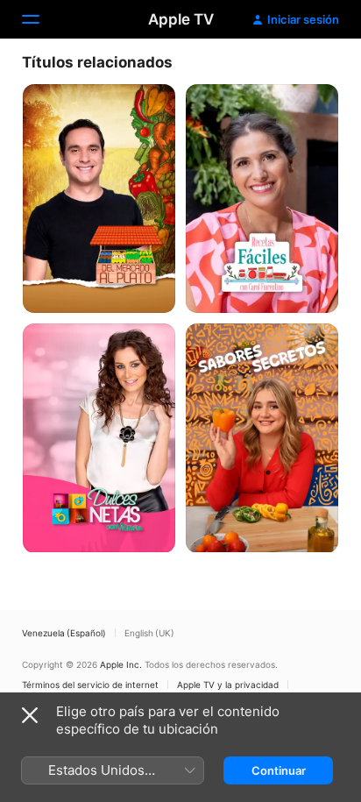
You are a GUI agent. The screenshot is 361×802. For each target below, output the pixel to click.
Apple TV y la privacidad (228, 684)
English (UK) (149, 632)
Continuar (278, 770)
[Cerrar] (30, 715)
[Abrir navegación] (41, 19)
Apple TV (181, 19)
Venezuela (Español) (64, 632)
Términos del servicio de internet (90, 684)
